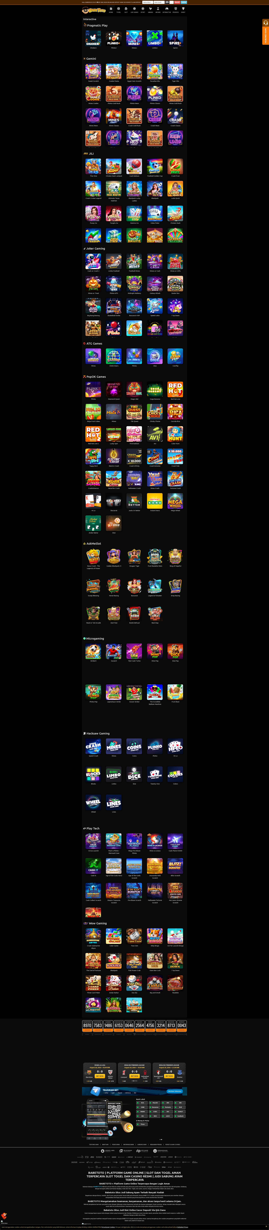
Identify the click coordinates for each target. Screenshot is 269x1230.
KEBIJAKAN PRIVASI (156, 1144)
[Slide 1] (132, 1080)
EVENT (183, 12)
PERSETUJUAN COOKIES (172, 1144)
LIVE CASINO (134, 12)
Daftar (184, 2)
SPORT (143, 12)
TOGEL (118, 12)
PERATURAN (116, 1144)
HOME (111, 12)
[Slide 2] (133, 1080)
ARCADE (158, 12)
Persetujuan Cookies (108, 1227)
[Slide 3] (135, 1080)
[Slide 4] (136, 1080)
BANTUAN (105, 1144)
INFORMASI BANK (128, 1144)
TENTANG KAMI (94, 1144)
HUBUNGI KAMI (142, 1144)
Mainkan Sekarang (174, 1091)
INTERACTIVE (167, 12)
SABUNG (150, 12)
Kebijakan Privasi (182, 1227)
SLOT (126, 12)
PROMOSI (176, 12)
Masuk (177, 2)
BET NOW (99, 1076)
